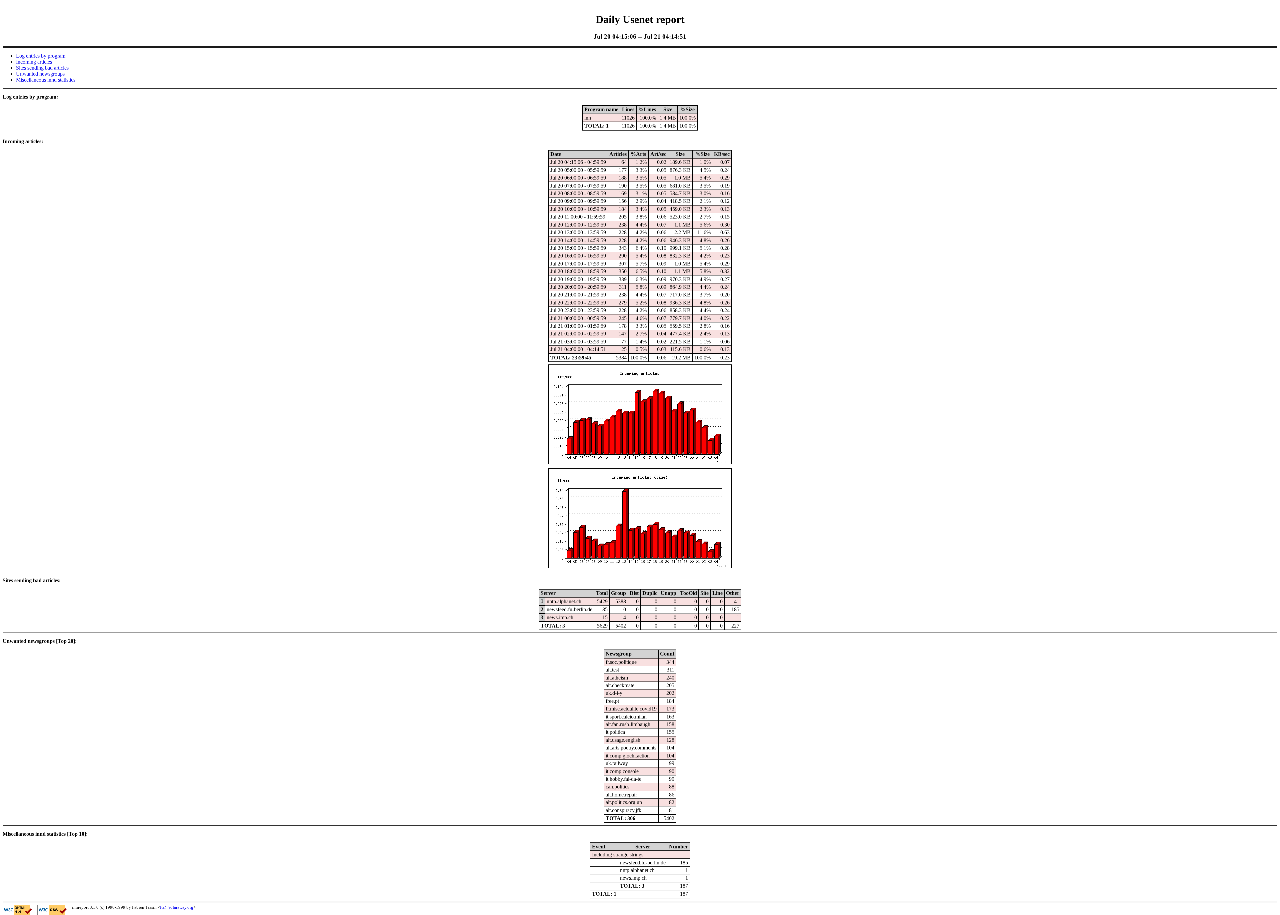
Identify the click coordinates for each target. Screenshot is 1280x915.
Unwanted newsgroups (40, 74)
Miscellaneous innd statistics (45, 80)
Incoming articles (34, 62)
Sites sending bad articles (42, 68)
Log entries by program (40, 56)
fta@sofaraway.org (176, 907)
